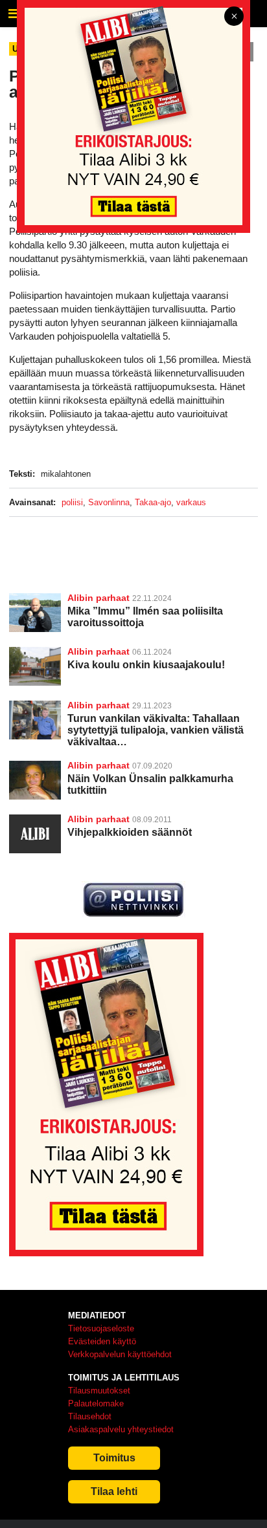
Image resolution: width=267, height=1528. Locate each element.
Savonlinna (109, 502)
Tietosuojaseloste (101, 1328)
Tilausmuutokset (99, 1390)
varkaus (191, 502)
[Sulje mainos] (234, 17)
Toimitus (114, 1457)
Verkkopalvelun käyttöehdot (120, 1354)
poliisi (72, 502)
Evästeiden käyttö (102, 1341)
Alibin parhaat (98, 598)
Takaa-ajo (153, 502)
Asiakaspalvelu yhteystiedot (121, 1429)
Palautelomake (96, 1403)
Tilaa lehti (114, 1491)
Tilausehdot (89, 1416)
